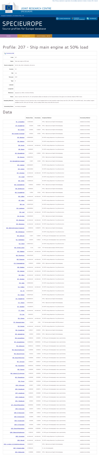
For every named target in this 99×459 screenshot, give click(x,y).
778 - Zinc (22, 314)
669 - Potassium (20, 259)
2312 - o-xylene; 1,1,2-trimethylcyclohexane (14, 444)
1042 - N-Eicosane (20, 385)
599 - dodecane (20, 235)
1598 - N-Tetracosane (19, 412)
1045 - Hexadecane (19, 389)
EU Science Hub (17, 15)
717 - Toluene (21, 302)
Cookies (85, 0)
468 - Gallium (21, 196)
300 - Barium (21, 149)
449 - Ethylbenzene (19, 188)
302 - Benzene (20, 157)
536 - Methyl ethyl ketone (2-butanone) (15, 228)
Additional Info (43, 36)
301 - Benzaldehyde (19, 153)
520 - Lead (21, 212)
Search (96, 0)
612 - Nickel (21, 243)
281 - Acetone (21, 129)
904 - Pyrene (21, 381)
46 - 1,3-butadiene (20, 121)
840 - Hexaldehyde (19, 330)
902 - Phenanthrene (19, 377)
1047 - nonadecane (19, 393)
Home (9, 36)
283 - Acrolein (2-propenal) (18, 133)
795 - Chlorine (21, 318)
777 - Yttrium (21, 310)
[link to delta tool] (63, 19)
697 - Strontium (20, 279)
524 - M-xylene (20, 216)
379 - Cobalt (21, 176)
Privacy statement (59, 0)
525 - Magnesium (20, 220)
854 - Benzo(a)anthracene (18, 349)
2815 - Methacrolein (19, 452)
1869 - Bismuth (20, 440)
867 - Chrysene (20, 361)
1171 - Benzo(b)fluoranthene (17, 405)
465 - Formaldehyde (19, 192)
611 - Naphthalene (20, 239)
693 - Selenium (20, 271)
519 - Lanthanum (20, 208)
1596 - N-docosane (19, 408)
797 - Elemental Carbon (18, 322)
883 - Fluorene (20, 369)
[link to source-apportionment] (78, 19)
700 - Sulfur (21, 283)
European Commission (6, 15)
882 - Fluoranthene (19, 365)
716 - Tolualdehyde (19, 298)
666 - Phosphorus (20, 255)
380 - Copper (21, 180)
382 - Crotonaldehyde (19, 184)
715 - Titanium (21, 294)
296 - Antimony (20, 141)
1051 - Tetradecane (19, 401)
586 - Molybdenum (20, 231)
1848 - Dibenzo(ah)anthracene (17, 432)
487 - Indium (21, 200)
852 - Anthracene (20, 346)
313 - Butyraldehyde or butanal (17, 161)
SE (23, 15)
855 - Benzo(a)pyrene (19, 353)
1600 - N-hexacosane (19, 416)
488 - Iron (22, 204)
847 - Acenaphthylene (19, 342)
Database (26, 36)
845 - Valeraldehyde (19, 334)
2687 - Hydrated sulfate (18, 448)
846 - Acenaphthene (19, 338)
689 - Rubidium (20, 267)
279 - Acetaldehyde (19, 125)
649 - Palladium (20, 251)
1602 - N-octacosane (19, 420)
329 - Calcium (21, 169)
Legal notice (67, 0)
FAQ (53, 0)
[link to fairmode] (92, 19)
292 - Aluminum (20, 137)
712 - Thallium (21, 287)
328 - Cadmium (20, 165)
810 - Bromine (21, 326)
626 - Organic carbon (19, 247)
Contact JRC (90, 0)
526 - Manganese (20, 224)
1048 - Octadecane (19, 397)
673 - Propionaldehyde (19, 263)
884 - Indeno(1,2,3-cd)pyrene (17, 373)
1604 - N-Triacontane (19, 424)
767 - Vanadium (20, 306)
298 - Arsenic (21, 145)
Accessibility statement (76, 0)
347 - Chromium (20, 172)
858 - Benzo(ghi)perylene (18, 357)
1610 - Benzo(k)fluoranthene (17, 428)
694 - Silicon (21, 275)
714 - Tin (22, 290)
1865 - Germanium (20, 436)
